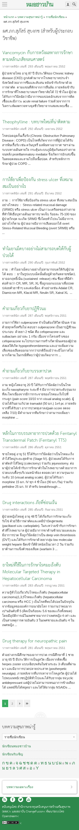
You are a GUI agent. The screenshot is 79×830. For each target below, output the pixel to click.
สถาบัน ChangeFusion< (31, 811)
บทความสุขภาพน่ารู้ (30, 17)
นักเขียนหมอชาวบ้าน (16, 746)
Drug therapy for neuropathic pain (35, 641)
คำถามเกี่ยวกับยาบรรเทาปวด (27, 371)
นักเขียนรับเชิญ (12, 754)
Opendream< (10, 816)
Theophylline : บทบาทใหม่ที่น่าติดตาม (36, 122)
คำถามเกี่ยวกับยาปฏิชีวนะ (24, 309)
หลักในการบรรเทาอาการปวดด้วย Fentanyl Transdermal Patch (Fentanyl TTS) (40, 437)
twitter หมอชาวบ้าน (20, 799)
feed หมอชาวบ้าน (4, 799)
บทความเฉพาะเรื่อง (20, 787)
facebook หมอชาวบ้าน (12, 799)
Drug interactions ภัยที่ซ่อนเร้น (30, 503)
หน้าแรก (9, 17)
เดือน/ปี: (39, 66)
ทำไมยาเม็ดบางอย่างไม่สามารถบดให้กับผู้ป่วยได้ (37, 252)
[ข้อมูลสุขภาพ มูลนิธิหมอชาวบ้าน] (40, 4)
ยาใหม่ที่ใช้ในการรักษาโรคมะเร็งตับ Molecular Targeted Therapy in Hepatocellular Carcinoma (32, 572)
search (74, 4)
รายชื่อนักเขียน (55, 17)
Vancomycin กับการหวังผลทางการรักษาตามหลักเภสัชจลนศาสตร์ (37, 56)
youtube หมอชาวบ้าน (28, 799)
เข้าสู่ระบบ (68, 4)
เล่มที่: (24, 66)
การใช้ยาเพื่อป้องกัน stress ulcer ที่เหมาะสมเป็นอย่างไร (38, 183)
